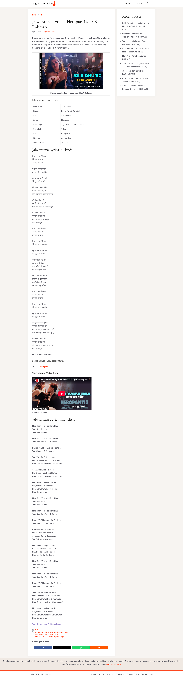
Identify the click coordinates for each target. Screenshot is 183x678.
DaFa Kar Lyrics (41, 366)
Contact (109, 674)
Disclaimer (120, 674)
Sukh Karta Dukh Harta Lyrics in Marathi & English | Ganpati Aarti (135, 26)
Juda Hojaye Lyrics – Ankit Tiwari (46, 634)
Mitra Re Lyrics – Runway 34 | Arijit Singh (49, 637)
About (101, 674)
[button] (148, 3)
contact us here (113, 664)
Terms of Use (147, 674)
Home (127, 3)
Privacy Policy (133, 674)
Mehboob (55, 632)
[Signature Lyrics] (44, 3)
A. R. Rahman (39, 632)
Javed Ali (48, 632)
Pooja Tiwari (63, 632)
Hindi (42, 15)
